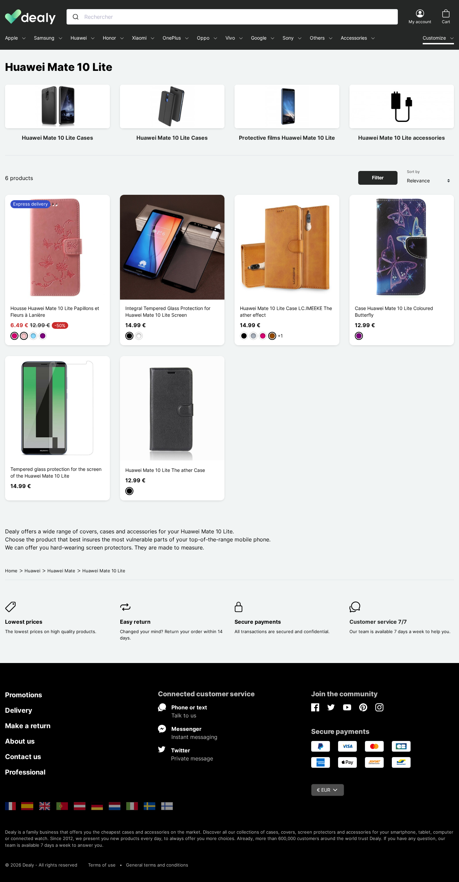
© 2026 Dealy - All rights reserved (41, 865)
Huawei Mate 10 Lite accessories (401, 137)
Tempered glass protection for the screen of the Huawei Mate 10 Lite (55, 472)
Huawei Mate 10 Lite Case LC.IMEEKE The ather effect (286, 311)
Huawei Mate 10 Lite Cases (57, 137)
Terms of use (102, 865)
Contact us (23, 757)
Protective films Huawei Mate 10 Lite (287, 137)
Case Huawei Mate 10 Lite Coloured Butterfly (394, 311)
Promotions (23, 695)
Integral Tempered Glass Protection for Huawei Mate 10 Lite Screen (167, 311)
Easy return (135, 621)
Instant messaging (194, 737)
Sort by (413, 171)
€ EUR (323, 790)
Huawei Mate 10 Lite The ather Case (165, 470)
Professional (25, 772)
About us (20, 741)
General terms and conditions (157, 865)
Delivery (18, 710)
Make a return (27, 726)
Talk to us (183, 715)
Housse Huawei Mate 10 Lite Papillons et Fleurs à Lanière (54, 311)
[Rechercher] (75, 16)
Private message (192, 758)
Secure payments (258, 621)
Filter (378, 177)
